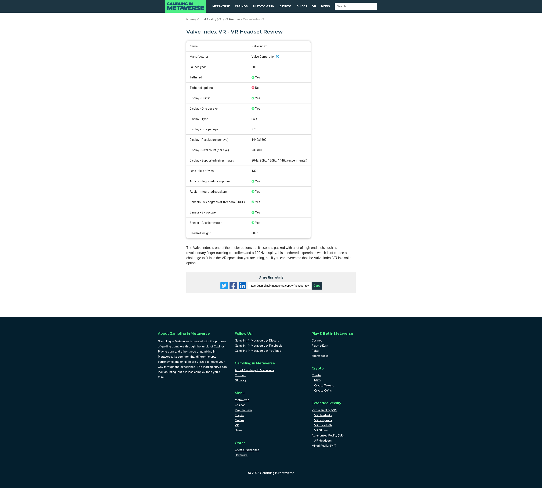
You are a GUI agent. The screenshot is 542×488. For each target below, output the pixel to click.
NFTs (317, 380)
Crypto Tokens (324, 385)
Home (190, 19)
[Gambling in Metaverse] (185, 6)
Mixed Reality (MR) (324, 445)
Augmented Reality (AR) (328, 435)
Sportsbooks (320, 355)
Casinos (241, 6)
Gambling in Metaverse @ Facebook (258, 345)
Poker (315, 350)
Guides (301, 6)
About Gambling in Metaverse (254, 370)
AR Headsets (323, 440)
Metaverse (221, 6)
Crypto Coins (323, 390)
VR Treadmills (323, 425)
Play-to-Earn (320, 345)
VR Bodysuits (323, 420)
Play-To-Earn (263, 6)
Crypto (285, 6)
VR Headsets (233, 19)
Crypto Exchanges (247, 450)
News (325, 6)
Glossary (240, 380)
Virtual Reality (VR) (210, 19)
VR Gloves (321, 430)
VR (314, 6)
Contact (240, 375)
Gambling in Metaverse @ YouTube (258, 350)
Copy (317, 284)
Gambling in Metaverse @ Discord (257, 340)
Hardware (241, 455)
